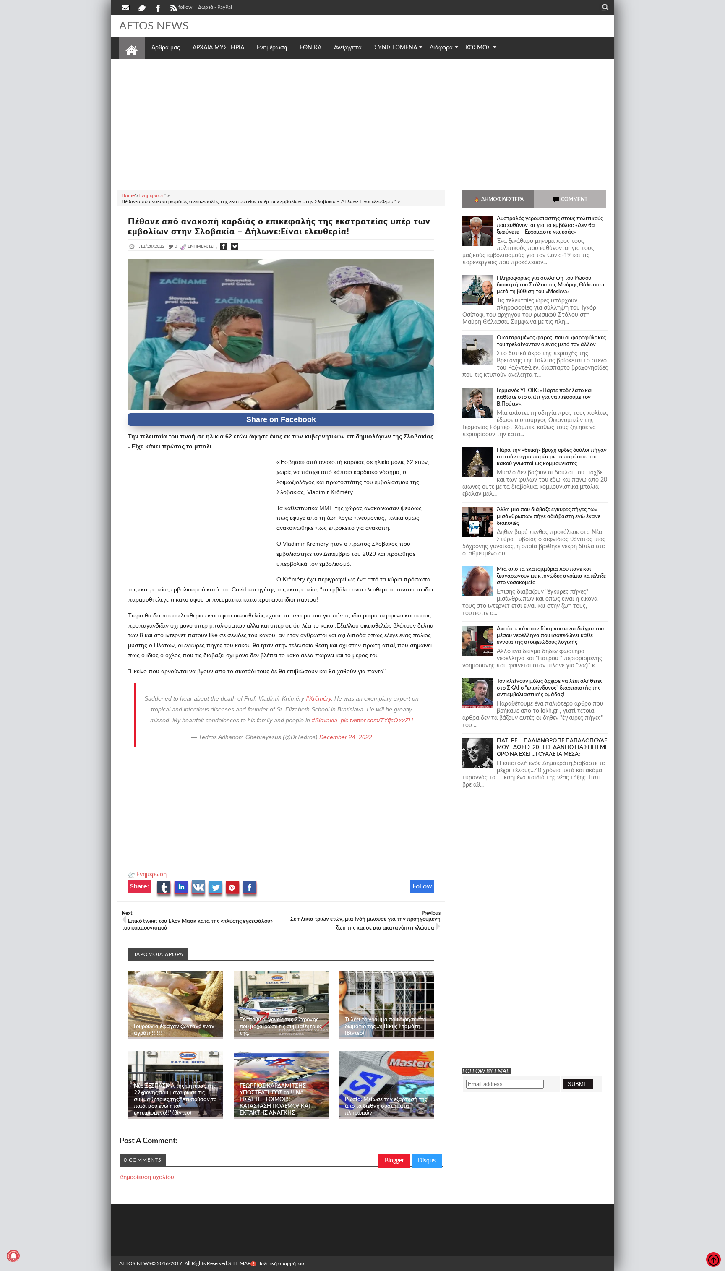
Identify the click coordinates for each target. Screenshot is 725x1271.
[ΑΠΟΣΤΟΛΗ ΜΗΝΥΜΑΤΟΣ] (126, 7)
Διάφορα (441, 48)
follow (185, 7)
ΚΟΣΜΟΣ (478, 48)
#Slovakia (324, 720)
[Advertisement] (362, 123)
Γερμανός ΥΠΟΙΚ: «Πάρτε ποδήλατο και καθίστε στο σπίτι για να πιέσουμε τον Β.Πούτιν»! (545, 397)
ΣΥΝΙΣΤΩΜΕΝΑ (395, 48)
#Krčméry (318, 698)
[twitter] (141, 7)
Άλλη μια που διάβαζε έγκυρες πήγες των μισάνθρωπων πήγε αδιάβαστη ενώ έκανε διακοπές (548, 516)
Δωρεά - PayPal (215, 7)
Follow (422, 886)
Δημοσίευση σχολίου (147, 1177)
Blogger (394, 1161)
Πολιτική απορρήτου (280, 1263)
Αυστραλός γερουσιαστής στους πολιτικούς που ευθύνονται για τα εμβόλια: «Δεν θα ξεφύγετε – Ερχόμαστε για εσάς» (550, 225)
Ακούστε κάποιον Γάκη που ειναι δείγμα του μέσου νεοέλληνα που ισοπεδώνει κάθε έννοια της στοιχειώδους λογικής (550, 635)
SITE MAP (239, 1263)
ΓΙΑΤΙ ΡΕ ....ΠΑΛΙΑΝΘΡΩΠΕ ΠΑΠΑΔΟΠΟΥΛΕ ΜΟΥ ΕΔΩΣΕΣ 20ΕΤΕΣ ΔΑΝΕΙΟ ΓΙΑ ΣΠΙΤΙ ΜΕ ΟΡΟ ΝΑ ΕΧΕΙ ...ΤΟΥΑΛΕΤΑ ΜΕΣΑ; (552, 747)
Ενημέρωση (151, 875)
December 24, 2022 (345, 737)
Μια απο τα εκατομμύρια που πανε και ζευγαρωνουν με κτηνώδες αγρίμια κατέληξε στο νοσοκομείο (551, 576)
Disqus (427, 1161)
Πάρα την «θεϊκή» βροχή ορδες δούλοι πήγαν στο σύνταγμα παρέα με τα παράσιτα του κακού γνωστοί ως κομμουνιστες (552, 457)
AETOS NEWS (153, 26)
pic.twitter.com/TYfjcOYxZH (377, 720)
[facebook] (157, 7)
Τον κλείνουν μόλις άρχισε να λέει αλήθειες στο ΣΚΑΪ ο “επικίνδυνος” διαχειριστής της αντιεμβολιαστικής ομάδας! (549, 688)
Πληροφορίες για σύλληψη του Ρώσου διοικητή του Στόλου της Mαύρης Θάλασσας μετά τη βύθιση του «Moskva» (551, 285)
